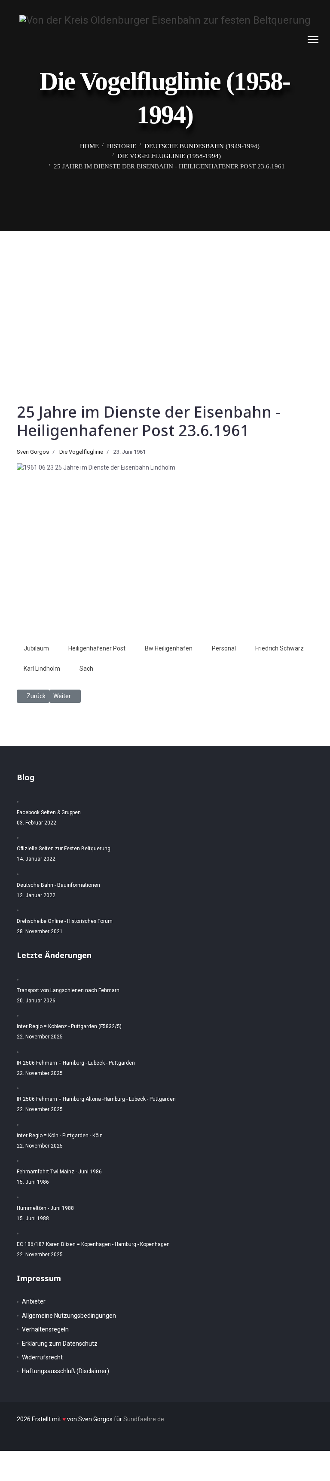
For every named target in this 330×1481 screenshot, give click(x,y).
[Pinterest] (283, 39)
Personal (224, 648)
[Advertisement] (165, 295)
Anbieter (34, 1301)
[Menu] (313, 39)
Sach (86, 668)
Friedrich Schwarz (279, 648)
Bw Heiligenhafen (168, 648)
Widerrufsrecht (42, 1357)
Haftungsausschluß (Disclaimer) (65, 1371)
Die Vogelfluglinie (81, 452)
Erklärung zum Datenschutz (60, 1343)
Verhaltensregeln (45, 1329)
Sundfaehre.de (143, 1419)
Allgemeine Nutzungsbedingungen (69, 1315)
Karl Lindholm (42, 668)
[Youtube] (296, 39)
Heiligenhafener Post (96, 648)
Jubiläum (36, 648)
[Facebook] (270, 39)
